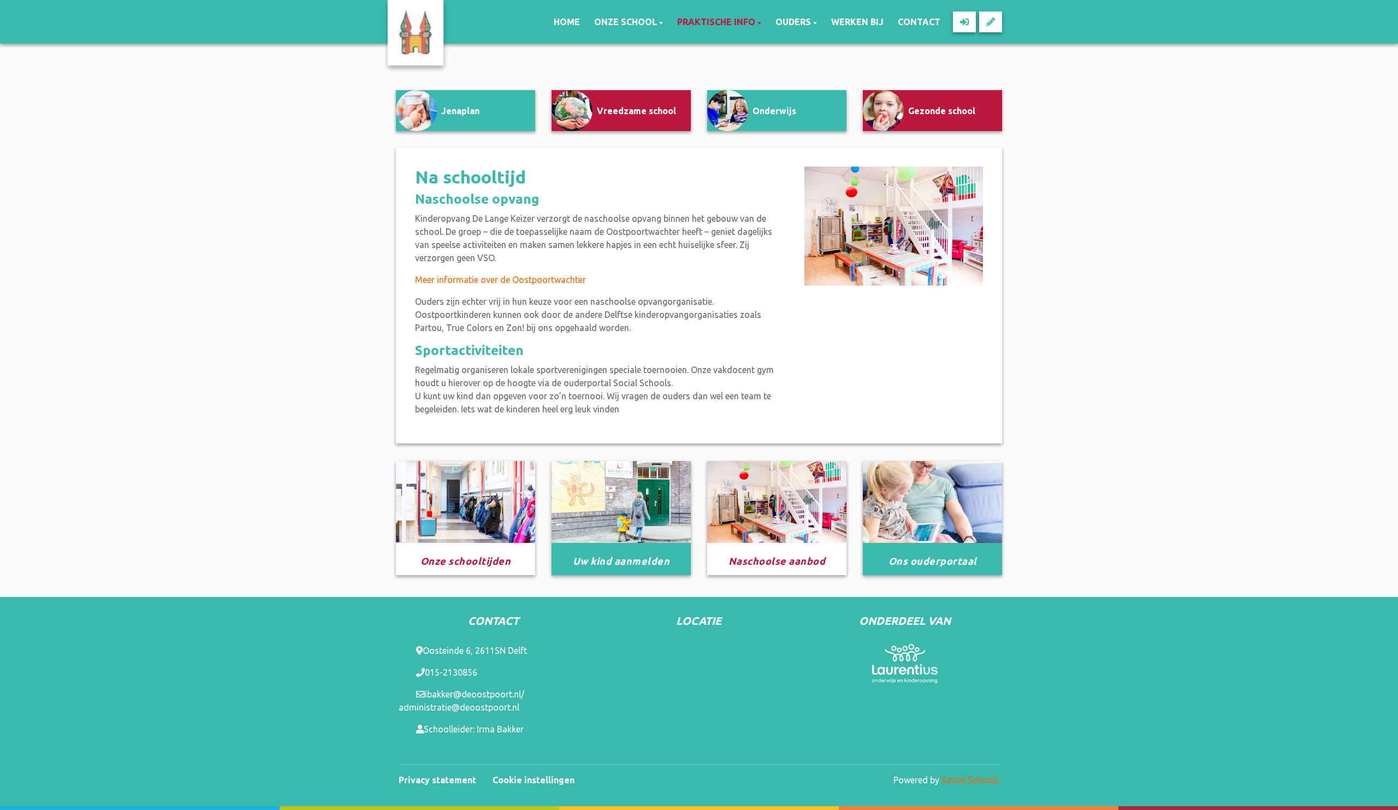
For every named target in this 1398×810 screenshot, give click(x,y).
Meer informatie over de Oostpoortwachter (500, 280)
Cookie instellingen (533, 780)
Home (567, 22)
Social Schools (970, 780)
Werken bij (857, 22)
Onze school (626, 22)
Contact (919, 22)
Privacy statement (437, 780)
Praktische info (717, 22)
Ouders (794, 22)
